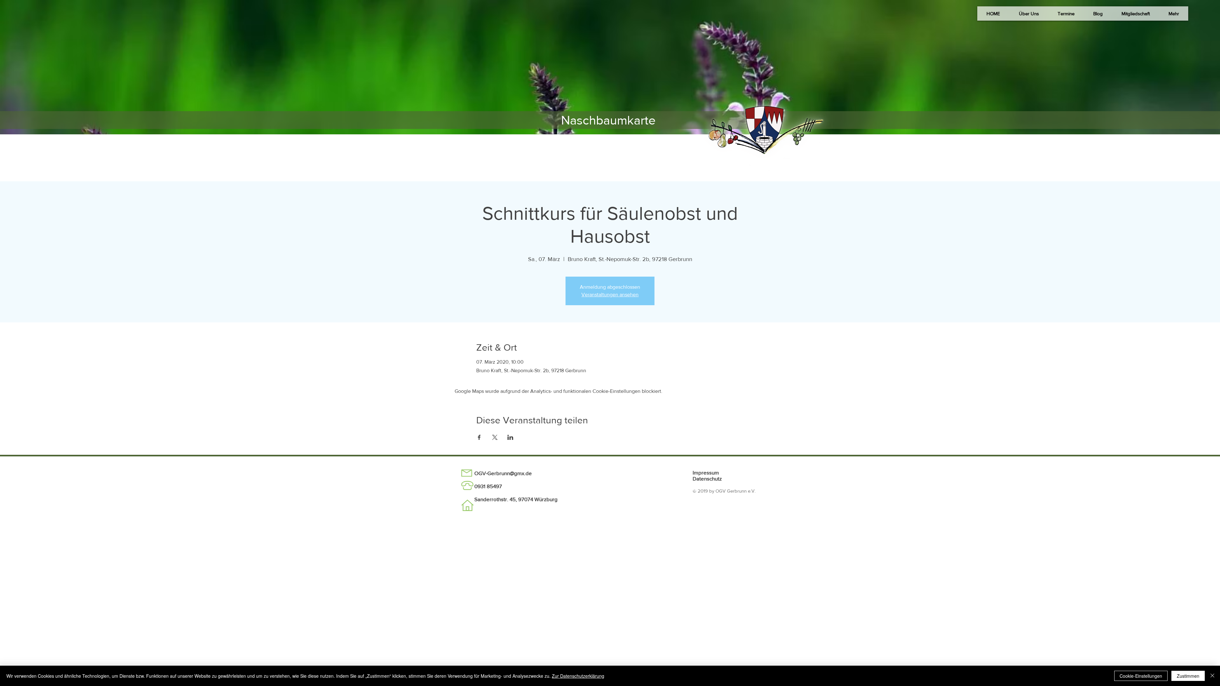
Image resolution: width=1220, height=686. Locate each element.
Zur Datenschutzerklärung (578, 676)
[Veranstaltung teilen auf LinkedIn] (510, 437)
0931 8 (482, 486)
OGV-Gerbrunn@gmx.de (503, 473)
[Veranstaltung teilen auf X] (495, 437)
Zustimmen (1188, 676)
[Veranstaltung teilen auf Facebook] (479, 437)
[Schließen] (1212, 676)
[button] (1028, 13)
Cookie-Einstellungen (1141, 676)
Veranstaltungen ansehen (610, 294)
